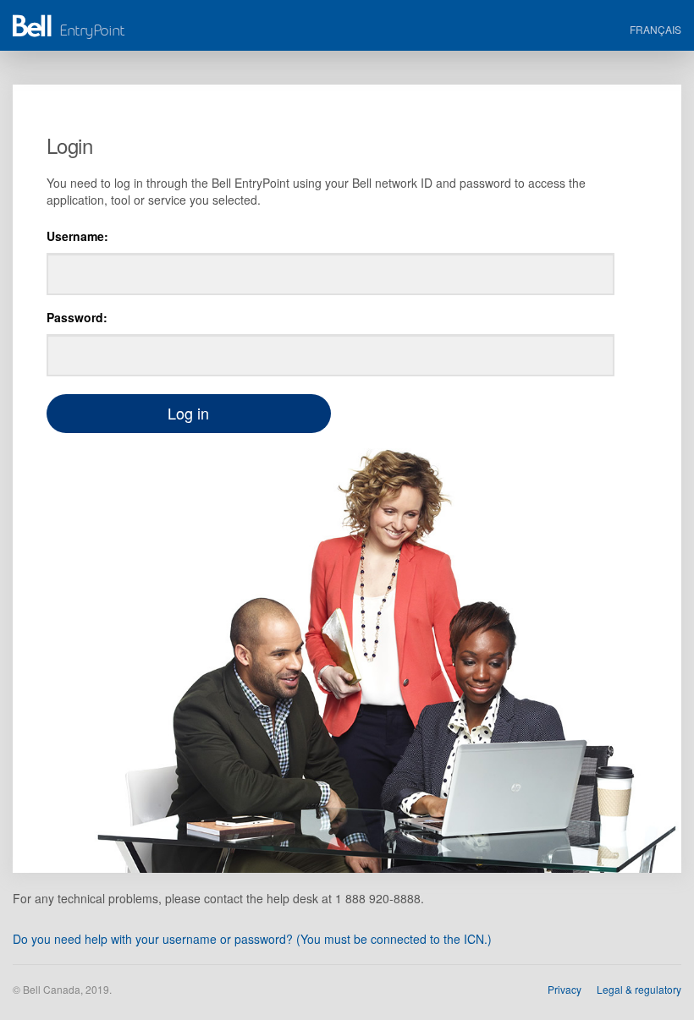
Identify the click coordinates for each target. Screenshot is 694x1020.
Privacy (564, 989)
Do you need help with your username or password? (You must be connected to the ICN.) (252, 938)
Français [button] (655, 29)
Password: (77, 317)
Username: (77, 236)
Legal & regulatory (639, 989)
